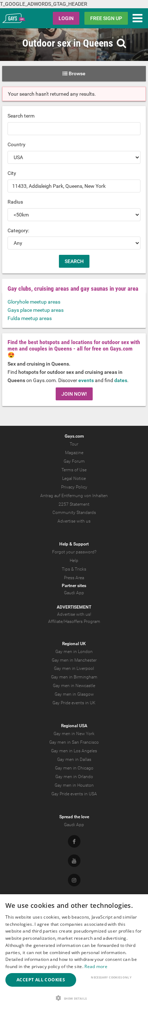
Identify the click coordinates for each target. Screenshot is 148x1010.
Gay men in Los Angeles (74, 750)
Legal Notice (74, 478)
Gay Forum (74, 461)
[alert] (74, 952)
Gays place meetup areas (36, 310)
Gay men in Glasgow (74, 694)
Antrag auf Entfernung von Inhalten (74, 495)
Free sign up (106, 18)
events (86, 380)
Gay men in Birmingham (74, 677)
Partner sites (74, 585)
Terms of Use (74, 469)
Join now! (74, 394)
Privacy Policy (74, 487)
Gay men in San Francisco (74, 742)
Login (66, 18)
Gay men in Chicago (74, 768)
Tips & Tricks (74, 569)
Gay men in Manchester (74, 660)
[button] (74, 998)
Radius (15, 202)
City (12, 173)
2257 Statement (74, 504)
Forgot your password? (74, 551)
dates (120, 380)
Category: (18, 230)
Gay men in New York (74, 733)
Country (17, 144)
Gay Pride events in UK (74, 702)
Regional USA (74, 725)
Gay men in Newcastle (74, 685)
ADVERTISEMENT (74, 607)
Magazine (74, 452)
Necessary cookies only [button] (111, 977)
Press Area (74, 577)
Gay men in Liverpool (74, 668)
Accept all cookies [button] (41, 980)
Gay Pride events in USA (74, 793)
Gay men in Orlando (74, 776)
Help (74, 560)
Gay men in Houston (74, 785)
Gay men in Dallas (74, 759)
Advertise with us (74, 521)
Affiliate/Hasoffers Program (74, 621)
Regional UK (74, 643)
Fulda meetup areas (30, 318)
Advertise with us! (74, 614)
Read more (95, 966)
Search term (21, 116)
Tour (74, 444)
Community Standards (74, 512)
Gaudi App (74, 592)
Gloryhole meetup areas (34, 302)
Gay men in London (74, 651)
